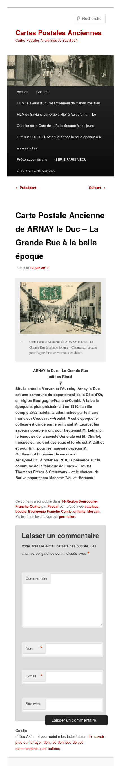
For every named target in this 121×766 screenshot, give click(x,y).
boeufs (20, 511)
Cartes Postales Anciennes (58, 32)
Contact (42, 91)
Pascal (52, 506)
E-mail (34, 676)
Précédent (25, 187)
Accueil (22, 91)
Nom (34, 648)
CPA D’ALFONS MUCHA (36, 170)
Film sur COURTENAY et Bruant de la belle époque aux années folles (59, 142)
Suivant (97, 187)
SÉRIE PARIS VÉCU (71, 159)
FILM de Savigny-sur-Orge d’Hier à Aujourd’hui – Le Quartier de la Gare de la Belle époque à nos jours (56, 120)
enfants (79, 511)
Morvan (93, 511)
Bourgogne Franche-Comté (50, 511)
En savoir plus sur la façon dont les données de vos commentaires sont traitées (59, 742)
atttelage (91, 506)
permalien (67, 516)
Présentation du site (32, 159)
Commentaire (36, 578)
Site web (33, 703)
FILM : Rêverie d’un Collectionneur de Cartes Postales (58, 102)
